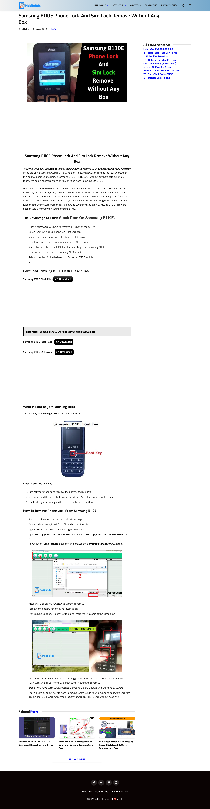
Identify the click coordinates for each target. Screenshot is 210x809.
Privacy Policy (169, 5)
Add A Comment (77, 759)
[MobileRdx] (30, 5)
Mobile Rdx (25, 29)
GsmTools (135, 5)
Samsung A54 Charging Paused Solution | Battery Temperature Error (76, 744)
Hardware (100, 5)
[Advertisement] (77, 128)
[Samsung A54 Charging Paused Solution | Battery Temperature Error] (77, 727)
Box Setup (118, 5)
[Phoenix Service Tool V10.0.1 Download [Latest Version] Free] (37, 727)
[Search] (189, 5)
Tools (53, 29)
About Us (87, 792)
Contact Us (151, 5)
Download (65, 279)
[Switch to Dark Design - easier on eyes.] (183, 5)
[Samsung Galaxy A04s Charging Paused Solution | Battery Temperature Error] (117, 727)
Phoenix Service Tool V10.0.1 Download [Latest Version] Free (36, 743)
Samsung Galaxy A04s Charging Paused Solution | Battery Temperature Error (116, 744)
